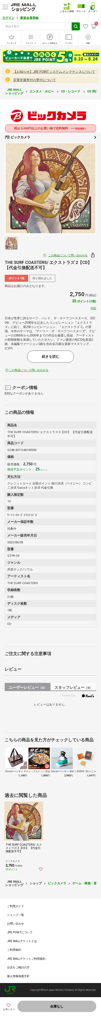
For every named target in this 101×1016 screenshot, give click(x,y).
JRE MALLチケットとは (22, 941)
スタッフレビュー (73, 687)
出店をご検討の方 (18, 967)
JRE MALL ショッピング (14, 91)
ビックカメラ (20, 137)
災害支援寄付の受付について (34, 80)
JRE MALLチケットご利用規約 (26, 958)
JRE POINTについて (20, 932)
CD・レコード (71, 91)
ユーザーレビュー (28, 687)
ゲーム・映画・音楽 (86, 883)
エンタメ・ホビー (42, 91)
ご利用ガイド (15, 906)
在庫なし (56, 1006)
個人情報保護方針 (18, 976)
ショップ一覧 (15, 915)
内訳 (93, 308)
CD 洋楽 (93, 91)
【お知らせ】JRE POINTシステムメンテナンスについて (54, 72)
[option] (50, 188)
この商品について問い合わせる (68, 255)
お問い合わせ (15, 923)
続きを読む (50, 356)
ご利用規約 (14, 949)
